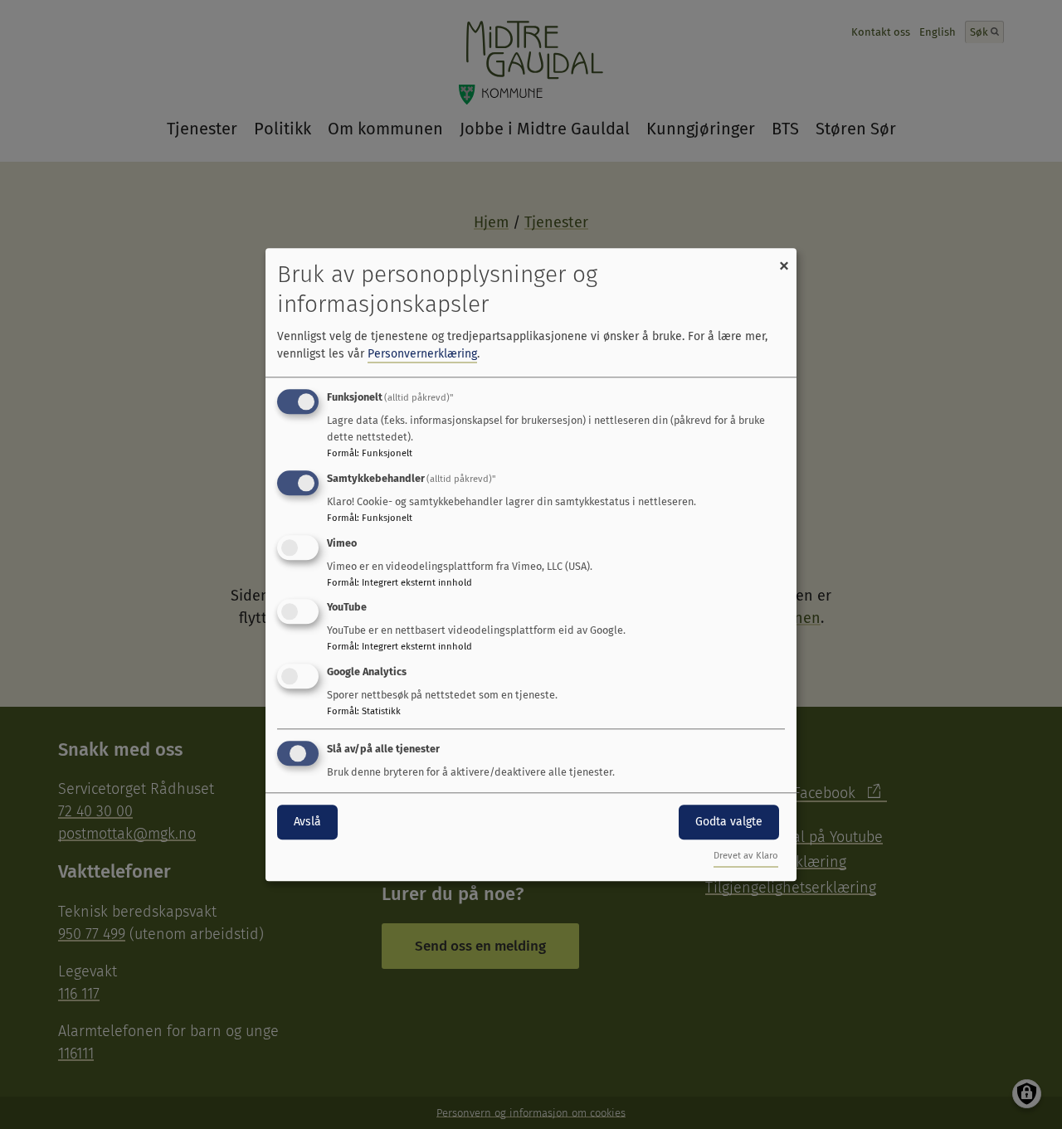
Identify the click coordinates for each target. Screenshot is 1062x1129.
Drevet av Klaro (746, 855)
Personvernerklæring (422, 354)
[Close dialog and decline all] (784, 258)
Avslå (307, 822)
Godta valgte (728, 822)
